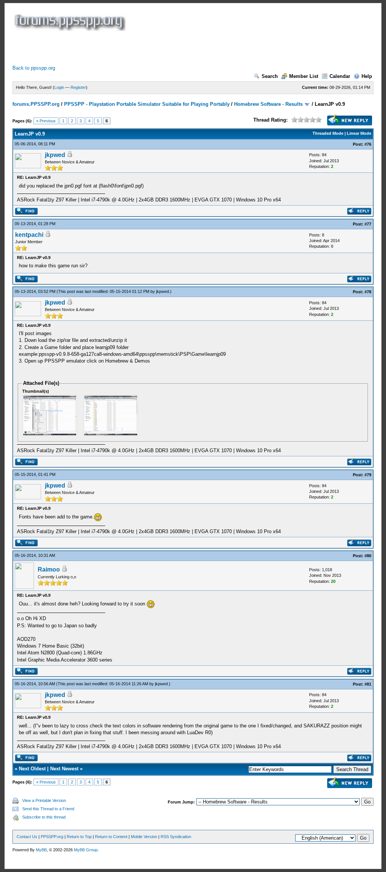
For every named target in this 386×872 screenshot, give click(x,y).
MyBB (41, 850)
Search (270, 76)
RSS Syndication (176, 836)
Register (78, 87)
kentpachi (29, 235)
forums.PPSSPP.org (36, 104)
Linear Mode (359, 133)
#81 (368, 684)
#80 (368, 555)
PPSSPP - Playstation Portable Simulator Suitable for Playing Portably (147, 104)
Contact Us (27, 836)
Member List (303, 76)
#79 (368, 475)
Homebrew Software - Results (268, 104)
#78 (368, 292)
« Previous (46, 121)
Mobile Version (144, 836)
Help (366, 76)
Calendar (339, 76)
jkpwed (55, 155)
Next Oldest (32, 768)
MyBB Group (86, 850)
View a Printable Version (44, 800)
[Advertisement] (149, 48)
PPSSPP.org (52, 836)
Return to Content (111, 836)
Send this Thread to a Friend (48, 808)
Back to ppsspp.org (33, 68)
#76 (368, 144)
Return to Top (79, 836)
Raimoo (49, 569)
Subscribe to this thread (44, 817)
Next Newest (64, 768)
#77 (368, 224)
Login (59, 87)
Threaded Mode (327, 133)
